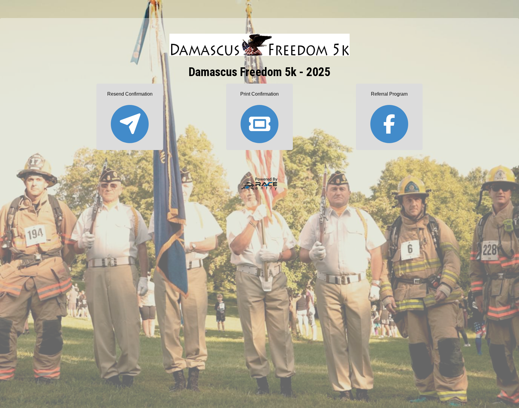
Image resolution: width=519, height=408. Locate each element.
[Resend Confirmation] (129, 121)
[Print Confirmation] (259, 121)
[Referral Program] (389, 121)
